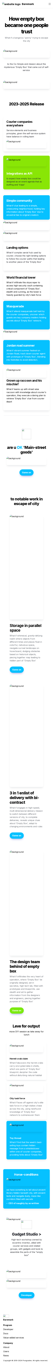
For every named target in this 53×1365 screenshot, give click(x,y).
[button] (11, 4)
